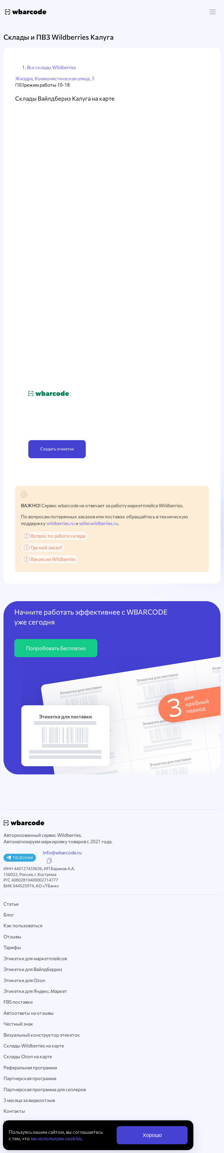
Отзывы (12, 936)
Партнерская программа (30, 1078)
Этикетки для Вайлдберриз (33, 969)
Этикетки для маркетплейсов (35, 958)
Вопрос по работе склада (58, 535)
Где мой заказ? (46, 547)
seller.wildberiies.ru (98, 523)
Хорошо (152, 1135)
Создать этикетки (57, 448)
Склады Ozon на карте (28, 1056)
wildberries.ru (60, 523)
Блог (9, 914)
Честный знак (18, 1023)
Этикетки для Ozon (24, 980)
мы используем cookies (56, 1138)
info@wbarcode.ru (62, 852)
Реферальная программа (30, 1067)
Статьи (11, 904)
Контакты (14, 1111)
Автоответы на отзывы (29, 1013)
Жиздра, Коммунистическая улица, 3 (54, 78)
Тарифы (12, 947)
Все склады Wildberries (51, 67)
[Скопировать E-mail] (49, 861)
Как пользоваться (23, 925)
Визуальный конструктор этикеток (42, 1034)
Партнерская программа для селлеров (45, 1089)
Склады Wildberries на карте (34, 1045)
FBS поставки (18, 1002)
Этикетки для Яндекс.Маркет (35, 991)
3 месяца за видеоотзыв (29, 1100)
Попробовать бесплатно (56, 648)
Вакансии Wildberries (53, 559)
